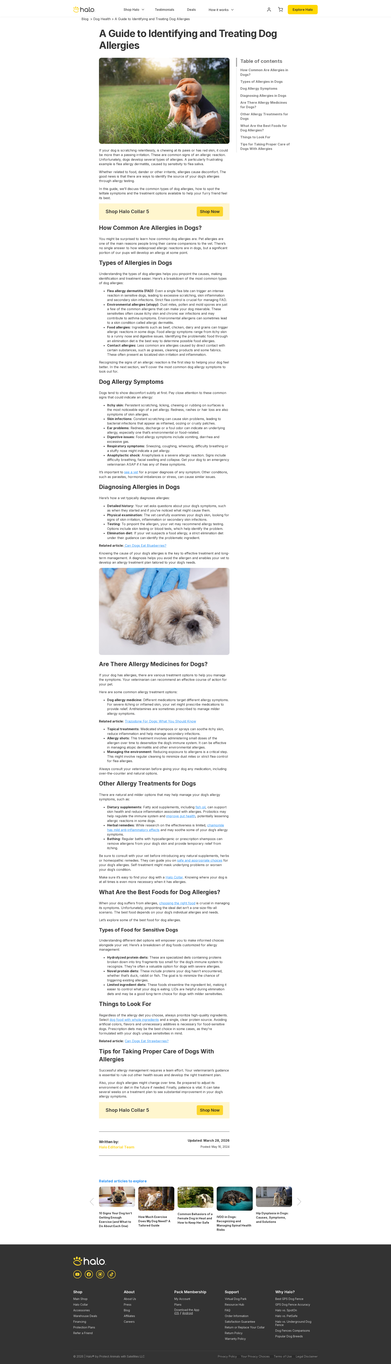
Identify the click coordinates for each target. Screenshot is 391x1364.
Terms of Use (283, 1356)
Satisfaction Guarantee (240, 1321)
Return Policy (234, 1333)
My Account (182, 1299)
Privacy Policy (227, 1356)
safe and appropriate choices (199, 860)
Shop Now (210, 211)
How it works (219, 10)
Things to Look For (255, 137)
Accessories (81, 1310)
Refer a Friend (83, 1333)
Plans (177, 1304)
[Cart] (280, 9)
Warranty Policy (235, 1338)
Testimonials (164, 10)
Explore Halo (303, 10)
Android (187, 1313)
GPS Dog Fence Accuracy (292, 1304)
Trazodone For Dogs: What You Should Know (160, 721)
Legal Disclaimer (307, 1356)
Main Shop (80, 1299)
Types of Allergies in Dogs (261, 81)
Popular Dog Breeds (289, 1336)
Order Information (236, 1316)
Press (127, 1304)
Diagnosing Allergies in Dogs (263, 95)
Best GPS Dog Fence (289, 1299)
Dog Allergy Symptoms (258, 88)
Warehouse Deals (85, 1316)
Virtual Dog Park (236, 1299)
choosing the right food (177, 903)
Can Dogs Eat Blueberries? (145, 545)
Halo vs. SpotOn (286, 1310)
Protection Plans (84, 1327)
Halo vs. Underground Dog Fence (293, 1323)
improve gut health (180, 816)
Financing (79, 1321)
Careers (129, 1321)
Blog (84, 19)
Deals (191, 10)
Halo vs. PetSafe (286, 1316)
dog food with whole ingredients (134, 1020)
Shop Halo (131, 10)
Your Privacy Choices (255, 1356)
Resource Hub (234, 1304)
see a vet (131, 472)
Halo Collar (174, 877)
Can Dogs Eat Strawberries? (147, 1041)
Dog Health (102, 19)
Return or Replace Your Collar (245, 1327)
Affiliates (129, 1316)
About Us (130, 1299)
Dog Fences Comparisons (292, 1330)
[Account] (269, 9)
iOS (176, 1313)
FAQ (227, 1310)
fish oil (200, 807)
